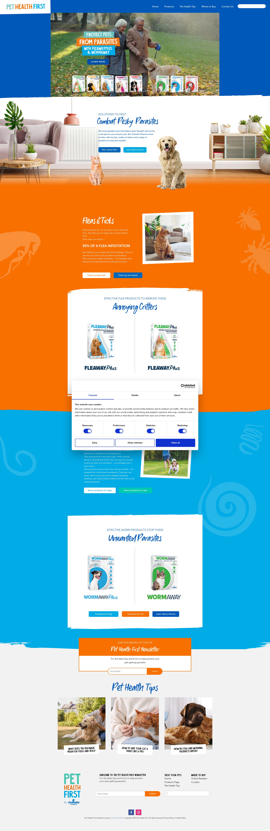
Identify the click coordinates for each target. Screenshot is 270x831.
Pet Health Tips (188, 6)
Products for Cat (136, 614)
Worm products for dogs (100, 490)
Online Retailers (199, 778)
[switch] (119, 431)
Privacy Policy (168, 818)
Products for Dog (103, 614)
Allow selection (135, 442)
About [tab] (177, 395)
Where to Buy (209, 6)
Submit (155, 671)
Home (155, 6)
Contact (195, 782)
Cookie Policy (180, 818)
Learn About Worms (166, 614)
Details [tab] (135, 395)
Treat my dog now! (96, 275)
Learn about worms (135, 150)
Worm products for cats (135, 490)
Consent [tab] (93, 395)
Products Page (172, 782)
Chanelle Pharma (116, 818)
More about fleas (109, 150)
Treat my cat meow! (128, 275)
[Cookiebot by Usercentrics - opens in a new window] (183, 386)
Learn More (98, 62)
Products (169, 6)
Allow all (175, 442)
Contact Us (227, 6)
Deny (94, 442)
